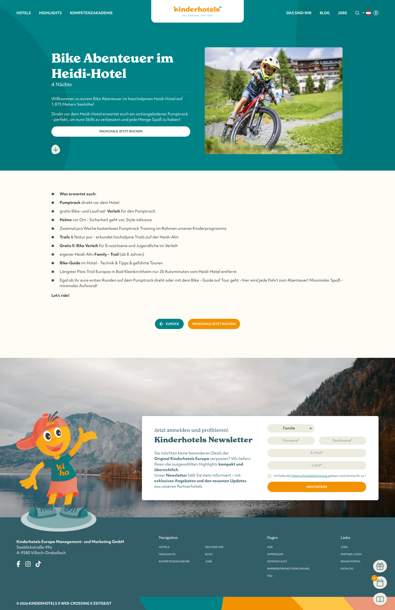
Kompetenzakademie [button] (91, 13)
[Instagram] (28, 563)
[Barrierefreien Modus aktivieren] (376, 12)
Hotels (164, 547)
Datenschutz (277, 561)
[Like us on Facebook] (18, 563)
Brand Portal (351, 561)
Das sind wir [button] (298, 13)
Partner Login (351, 554)
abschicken (316, 487)
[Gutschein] (380, 567)
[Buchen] (380, 600)
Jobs (342, 13)
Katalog (347, 568)
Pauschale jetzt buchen (121, 131)
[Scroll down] (55, 149)
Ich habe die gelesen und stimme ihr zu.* (320, 476)
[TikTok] (38, 563)
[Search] (357, 13)
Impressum (275, 554)
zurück (172, 324)
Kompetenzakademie (174, 561)
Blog (325, 13)
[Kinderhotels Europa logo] (197, 11)
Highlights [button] (50, 13)
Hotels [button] (23, 13)
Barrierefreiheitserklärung (288, 568)
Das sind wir (214, 547)
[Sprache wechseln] (366, 13)
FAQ (269, 576)
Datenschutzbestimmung (309, 476)
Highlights (167, 554)
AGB (270, 547)
